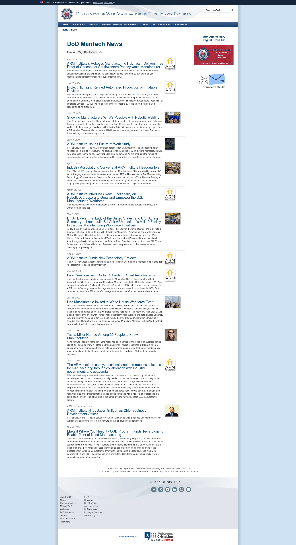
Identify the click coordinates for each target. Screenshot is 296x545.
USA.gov (88, 499)
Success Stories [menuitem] (162, 24)
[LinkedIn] (174, 489)
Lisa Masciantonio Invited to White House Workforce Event (110, 301)
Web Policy (89, 515)
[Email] (188, 489)
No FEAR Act (90, 503)
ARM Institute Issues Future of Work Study (98, 143)
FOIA (86, 496)
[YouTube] (167, 489)
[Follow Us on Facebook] (153, 489)
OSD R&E (65, 521)
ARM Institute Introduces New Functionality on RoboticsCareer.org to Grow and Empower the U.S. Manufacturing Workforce (105, 197)
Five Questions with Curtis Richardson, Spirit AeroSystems (111, 274)
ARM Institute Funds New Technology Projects (101, 257)
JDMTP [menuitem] (92, 24)
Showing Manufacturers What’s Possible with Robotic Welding (113, 117)
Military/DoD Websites (66, 508)
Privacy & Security (93, 512)
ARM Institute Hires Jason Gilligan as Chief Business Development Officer (106, 412)
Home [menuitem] (65, 24)
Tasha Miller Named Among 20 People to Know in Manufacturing (104, 336)
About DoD (65, 496)
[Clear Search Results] (126, 52)
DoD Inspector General (67, 514)
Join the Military (92, 506)
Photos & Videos (68, 503)
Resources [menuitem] (181, 24)
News (63, 499)
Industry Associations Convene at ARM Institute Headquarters (113, 167)
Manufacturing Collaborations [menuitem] (119, 24)
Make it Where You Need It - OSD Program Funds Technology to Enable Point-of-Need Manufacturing (115, 433)
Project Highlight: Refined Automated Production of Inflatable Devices (112, 89)
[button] (104, 2)
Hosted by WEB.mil (128, 536)
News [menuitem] (145, 24)
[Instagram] (181, 489)
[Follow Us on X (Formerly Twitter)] (160, 489)
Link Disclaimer (67, 518)
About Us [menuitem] (78, 24)
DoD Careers (90, 509)
